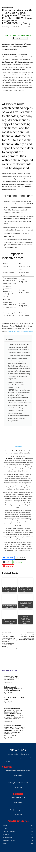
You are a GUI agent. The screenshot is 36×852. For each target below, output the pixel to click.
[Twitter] (25, 758)
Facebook (8, 758)
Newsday (6, 27)
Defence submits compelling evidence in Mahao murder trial (13, 688)
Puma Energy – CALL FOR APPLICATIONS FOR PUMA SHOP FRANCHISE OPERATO (26, 637)
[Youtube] (3, 761)
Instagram (20, 758)
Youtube (8, 761)
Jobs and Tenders (7, 7)
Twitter (30, 758)
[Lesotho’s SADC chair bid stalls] (30, 701)
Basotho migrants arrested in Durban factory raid (11, 678)
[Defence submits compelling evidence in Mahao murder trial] (30, 690)
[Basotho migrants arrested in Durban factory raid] (30, 679)
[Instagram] (14, 758)
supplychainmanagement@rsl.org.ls (20, 331)
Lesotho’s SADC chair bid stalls (14, 699)
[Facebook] (3, 758)
